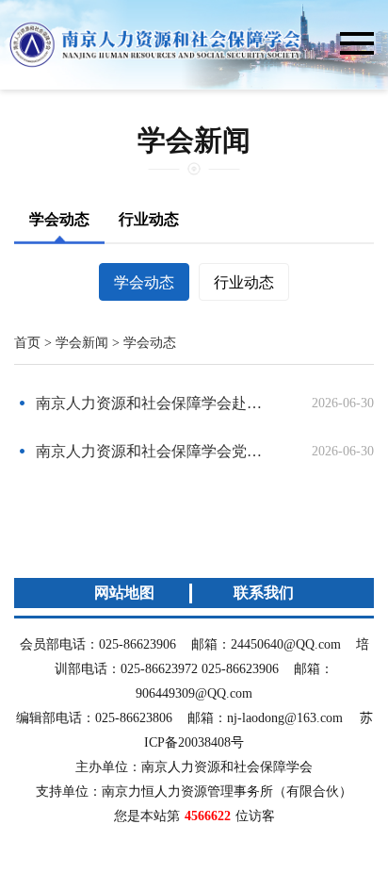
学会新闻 (82, 343)
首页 (27, 343)
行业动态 (149, 219)
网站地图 (124, 593)
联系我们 (264, 593)
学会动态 (59, 219)
